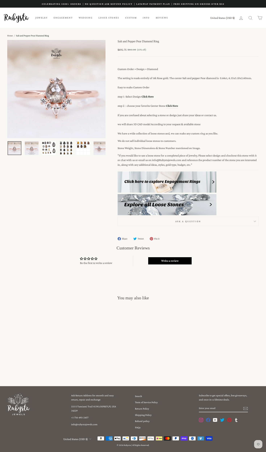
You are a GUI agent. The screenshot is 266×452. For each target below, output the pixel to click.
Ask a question (188, 221)
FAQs (138, 427)
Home (10, 35)
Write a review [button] (170, 260)
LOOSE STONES (108, 17)
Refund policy (142, 421)
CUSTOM (131, 17)
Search (138, 396)
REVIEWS (162, 17)
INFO (146, 17)
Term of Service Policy (146, 402)
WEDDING (85, 17)
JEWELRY (41, 17)
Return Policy (142, 408)
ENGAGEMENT (63, 17)
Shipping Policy (143, 414)
